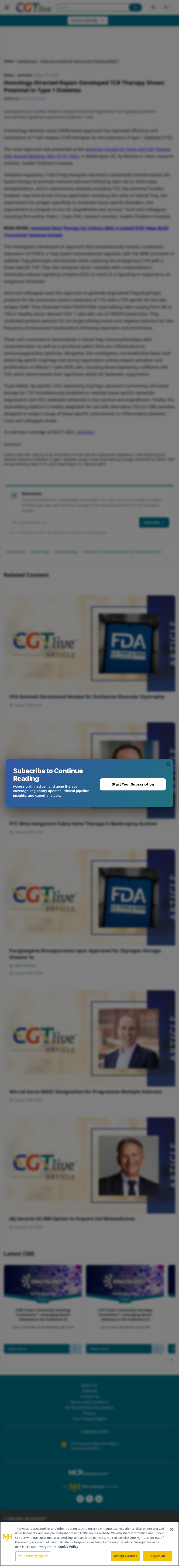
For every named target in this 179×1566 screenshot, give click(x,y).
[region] (89, 1544)
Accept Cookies (125, 1556)
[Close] (171, 1529)
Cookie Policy (68, 1547)
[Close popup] (168, 764)
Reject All (157, 1556)
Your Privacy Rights (33, 1556)
